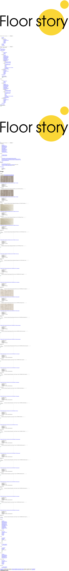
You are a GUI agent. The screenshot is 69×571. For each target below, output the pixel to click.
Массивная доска (6, 86)
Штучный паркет (6, 57)
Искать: (1, 46)
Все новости (2, 166)
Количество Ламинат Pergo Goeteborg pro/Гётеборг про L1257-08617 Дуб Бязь (12, 188)
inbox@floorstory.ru (4, 567)
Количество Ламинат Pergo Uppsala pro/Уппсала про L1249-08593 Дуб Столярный (13, 274)
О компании (5, 52)
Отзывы (3, 44)
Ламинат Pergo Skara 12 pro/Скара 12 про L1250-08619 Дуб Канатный (9, 467)
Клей (6, 65)
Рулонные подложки (8, 62)
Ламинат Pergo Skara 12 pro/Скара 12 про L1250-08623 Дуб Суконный (9, 353)
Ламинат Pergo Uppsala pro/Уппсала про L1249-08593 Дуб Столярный (9, 268)
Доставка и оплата (6, 40)
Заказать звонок (2, 50)
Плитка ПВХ (5, 87)
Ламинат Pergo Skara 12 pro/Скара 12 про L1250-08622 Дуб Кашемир (9, 382)
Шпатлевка (6, 68)
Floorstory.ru (2, 569)
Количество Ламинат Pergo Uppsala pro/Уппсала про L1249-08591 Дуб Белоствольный (13, 331)
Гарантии (5, 71)
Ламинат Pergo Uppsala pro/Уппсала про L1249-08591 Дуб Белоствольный (10, 325)
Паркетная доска (6, 84)
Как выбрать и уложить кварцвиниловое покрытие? (9, 158)
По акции (12, 174)
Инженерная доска (6, 56)
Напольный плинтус (6, 97)
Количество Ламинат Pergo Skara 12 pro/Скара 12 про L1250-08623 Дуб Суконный (13, 359)
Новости (5, 42)
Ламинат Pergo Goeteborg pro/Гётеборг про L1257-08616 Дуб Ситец (9, 211)
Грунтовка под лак (7, 64)
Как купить (5, 39)
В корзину (7, 570)
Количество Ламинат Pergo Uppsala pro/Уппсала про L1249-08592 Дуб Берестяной (13, 302)
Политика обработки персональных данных (18, 569)
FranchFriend (33, 569)
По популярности (6, 174)
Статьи (4, 102)
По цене (10, 174)
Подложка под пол (4, 150)
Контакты (3, 45)
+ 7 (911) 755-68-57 (2, 49)
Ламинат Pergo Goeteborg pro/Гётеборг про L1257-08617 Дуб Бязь (9, 196)
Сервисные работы (4, 155)
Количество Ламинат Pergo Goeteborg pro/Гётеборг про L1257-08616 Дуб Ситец (12, 217)
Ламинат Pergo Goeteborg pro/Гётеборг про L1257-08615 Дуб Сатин (9, 253)
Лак (5, 94)
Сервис (5, 41)
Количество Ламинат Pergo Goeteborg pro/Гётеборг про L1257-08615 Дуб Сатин (12, 245)
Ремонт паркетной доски (5, 160)
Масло (6, 66)
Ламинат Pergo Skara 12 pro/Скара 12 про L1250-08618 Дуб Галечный (9, 496)
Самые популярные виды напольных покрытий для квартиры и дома (11, 159)
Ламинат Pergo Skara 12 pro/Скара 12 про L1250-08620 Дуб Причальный (10, 439)
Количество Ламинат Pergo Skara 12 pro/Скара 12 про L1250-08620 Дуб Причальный (13, 445)
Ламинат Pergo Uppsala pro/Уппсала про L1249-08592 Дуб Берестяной (9, 310)
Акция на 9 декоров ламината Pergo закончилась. (8, 164)
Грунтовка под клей (8, 92)
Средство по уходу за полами (9, 67)
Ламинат (5, 55)
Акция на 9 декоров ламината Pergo (7, 165)
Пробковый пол (6, 60)
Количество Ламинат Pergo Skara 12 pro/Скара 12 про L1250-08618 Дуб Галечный (15, 516)
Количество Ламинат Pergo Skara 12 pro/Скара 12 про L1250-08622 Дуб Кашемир (13, 388)
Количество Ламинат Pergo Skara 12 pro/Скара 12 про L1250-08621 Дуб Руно (12, 416)
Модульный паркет (6, 59)
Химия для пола (4, 151)
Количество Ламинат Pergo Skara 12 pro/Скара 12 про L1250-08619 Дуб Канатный (13, 473)
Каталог (3, 37)
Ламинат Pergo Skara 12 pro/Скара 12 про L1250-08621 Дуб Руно (9, 410)
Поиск (11, 46)
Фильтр (1, 173)
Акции (3, 43)
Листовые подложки (8, 61)
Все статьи (1, 161)
